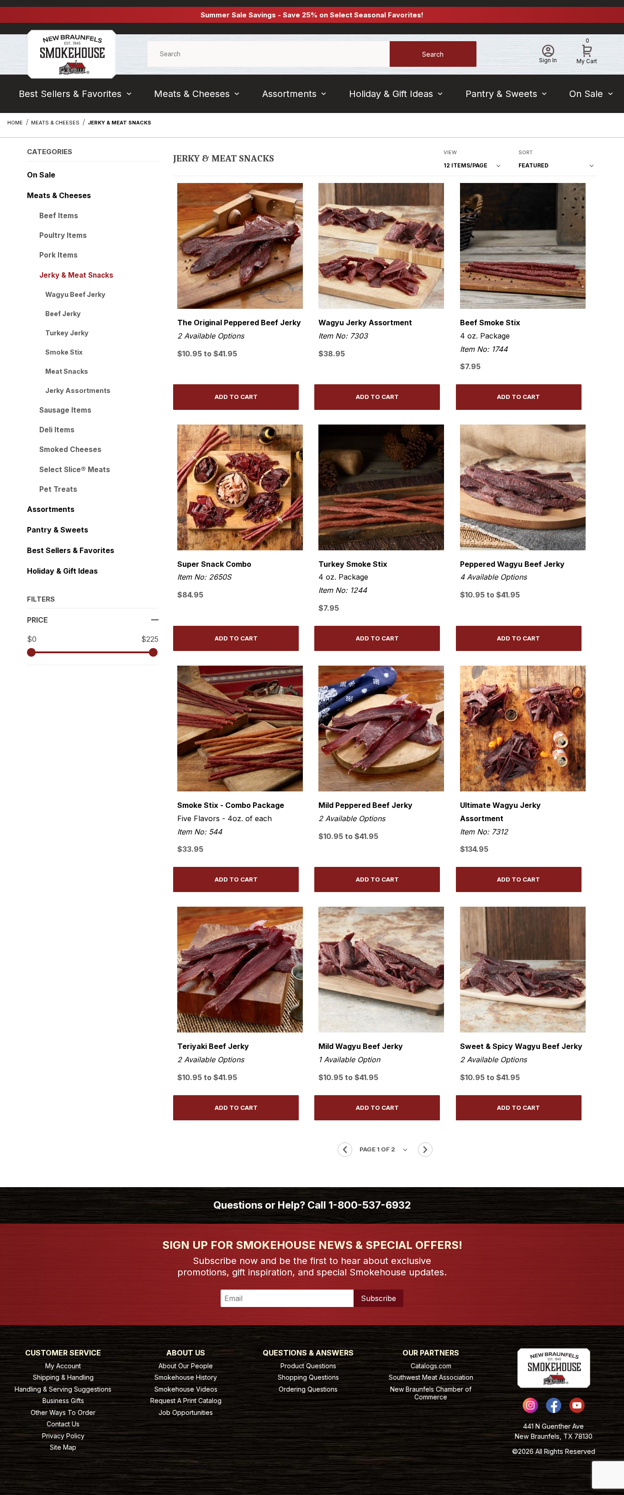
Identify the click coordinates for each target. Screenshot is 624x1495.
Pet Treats (58, 489)
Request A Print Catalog (186, 1400)
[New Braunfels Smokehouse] (71, 53)
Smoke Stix (64, 352)
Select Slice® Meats (74, 469)
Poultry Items (63, 235)
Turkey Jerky (67, 333)
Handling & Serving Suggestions (63, 1389)
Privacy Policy (63, 1436)
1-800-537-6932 (369, 1205)
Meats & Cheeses (192, 93)
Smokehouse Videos (185, 1389)
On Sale (586, 93)
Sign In (548, 60)
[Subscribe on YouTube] (577, 1405)
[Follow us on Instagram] (530, 1405)
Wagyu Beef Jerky (75, 294)
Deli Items (56, 429)
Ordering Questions (308, 1389)
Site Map (63, 1447)
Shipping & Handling (63, 1377)
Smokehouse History (185, 1377)
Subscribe (378, 1298)
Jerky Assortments (78, 390)
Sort (525, 152)
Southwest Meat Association (431, 1377)
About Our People (186, 1366)
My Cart (586, 53)
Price (37, 619)
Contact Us (63, 1424)
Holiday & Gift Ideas (391, 93)
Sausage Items (65, 410)
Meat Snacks (66, 371)
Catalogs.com (431, 1366)
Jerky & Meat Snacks (76, 275)
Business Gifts (63, 1400)
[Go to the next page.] (425, 1149)
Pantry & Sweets (501, 93)
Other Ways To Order (63, 1412)
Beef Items (58, 215)
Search (433, 54)
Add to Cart (236, 396)
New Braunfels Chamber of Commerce (430, 1393)
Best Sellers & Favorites (70, 93)
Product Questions (308, 1366)
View (450, 152)
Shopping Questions (308, 1377)
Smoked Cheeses (70, 449)
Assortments (289, 93)
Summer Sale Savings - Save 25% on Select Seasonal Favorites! (312, 15)
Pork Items (58, 255)
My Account (63, 1366)
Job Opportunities (186, 1412)
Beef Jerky (63, 313)
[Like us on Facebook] (553, 1405)
